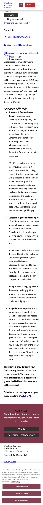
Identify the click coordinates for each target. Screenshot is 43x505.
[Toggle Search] (21, 5)
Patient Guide (26, 45)
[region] (21, 484)
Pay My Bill (26, 36)
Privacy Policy (10, 461)
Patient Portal (12, 45)
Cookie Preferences (21, 486)
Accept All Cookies (21, 500)
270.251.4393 (25, 396)
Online (21, 429)
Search (10, 15)
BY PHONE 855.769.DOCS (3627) (21, 435)
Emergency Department (17, 53)
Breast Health (15, 56)
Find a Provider (13, 36)
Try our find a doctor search (16, 23)
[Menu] (38, 5)
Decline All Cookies (21, 493)
